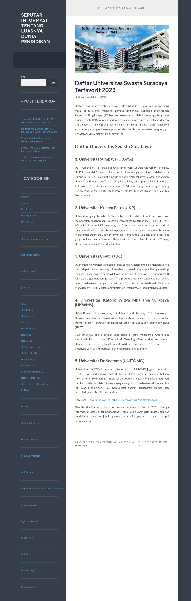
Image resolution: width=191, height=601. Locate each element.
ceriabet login (28, 570)
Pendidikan (26, 209)
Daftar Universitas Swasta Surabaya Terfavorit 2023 (121, 86)
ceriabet (25, 406)
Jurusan (25, 203)
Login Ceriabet (28, 586)
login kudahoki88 (29, 521)
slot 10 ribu (26, 340)
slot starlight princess (32, 377)
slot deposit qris (29, 353)
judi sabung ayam (29, 505)
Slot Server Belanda (31, 254)
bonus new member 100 (32, 371)
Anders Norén (158, 442)
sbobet (24, 304)
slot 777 (25, 322)
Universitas (27, 221)
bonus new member (30, 455)
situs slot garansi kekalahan (34, 384)
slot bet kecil (27, 328)
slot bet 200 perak (30, 423)
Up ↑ (143, 445)
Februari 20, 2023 (85, 97)
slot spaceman (28, 365)
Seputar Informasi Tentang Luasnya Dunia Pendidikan (35, 28)
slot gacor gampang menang (34, 239)
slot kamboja (27, 316)
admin (104, 97)
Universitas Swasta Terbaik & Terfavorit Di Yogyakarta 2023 (122, 399)
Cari (23, 77)
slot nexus (26, 334)
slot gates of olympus (31, 347)
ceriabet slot (27, 472)
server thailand (28, 359)
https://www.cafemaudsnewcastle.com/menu (43, 488)
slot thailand (27, 310)
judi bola (25, 390)
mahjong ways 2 (29, 271)
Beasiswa (26, 196)
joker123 (25, 287)
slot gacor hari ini (29, 439)
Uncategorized (28, 215)
